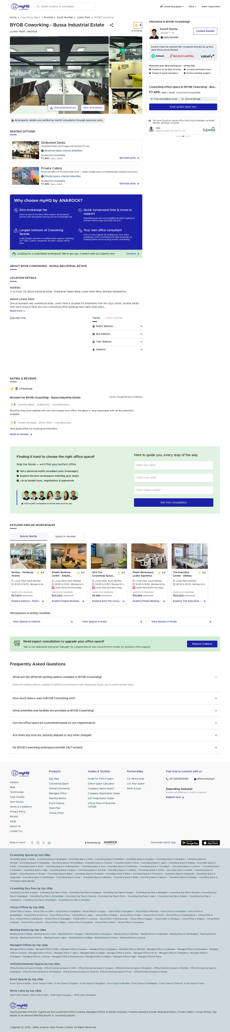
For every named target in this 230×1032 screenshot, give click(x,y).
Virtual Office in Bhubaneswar (114, 919)
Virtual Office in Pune (59, 915)
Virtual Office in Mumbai (146, 911)
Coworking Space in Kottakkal (182, 877)
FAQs (13, 821)
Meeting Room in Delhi (45, 934)
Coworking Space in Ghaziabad (51, 859)
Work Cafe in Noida (19, 995)
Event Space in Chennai (170, 983)
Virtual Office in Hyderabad (173, 911)
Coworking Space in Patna (118, 874)
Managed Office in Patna (149, 957)
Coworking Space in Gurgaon (140, 859)
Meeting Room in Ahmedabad (184, 934)
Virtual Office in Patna (105, 922)
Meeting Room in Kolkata (80, 938)
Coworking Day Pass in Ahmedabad (46, 896)
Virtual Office (56, 813)
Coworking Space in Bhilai (125, 877)
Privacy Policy (17, 812)
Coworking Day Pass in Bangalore (152, 893)
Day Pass (54, 779)
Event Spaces (56, 803)
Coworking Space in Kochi (31, 866)
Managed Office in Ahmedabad (192, 949)
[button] (112, 25)
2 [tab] (179, 136)
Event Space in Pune (194, 983)
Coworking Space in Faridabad (109, 859)
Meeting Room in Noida (21, 934)
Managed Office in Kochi (145, 953)
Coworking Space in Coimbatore (122, 866)
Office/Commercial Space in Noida (26, 968)
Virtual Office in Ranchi (31, 922)
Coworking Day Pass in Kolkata (172, 896)
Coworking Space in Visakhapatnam (62, 866)
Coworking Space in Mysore (153, 877)
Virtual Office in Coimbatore (29, 919)
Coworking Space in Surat (68, 877)
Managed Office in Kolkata (92, 953)
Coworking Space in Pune (126, 863)
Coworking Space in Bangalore (170, 859)
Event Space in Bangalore (92, 983)
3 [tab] (181, 136)
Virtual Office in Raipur (55, 922)
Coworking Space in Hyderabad (34, 863)
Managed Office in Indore (119, 953)
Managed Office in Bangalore (103, 949)
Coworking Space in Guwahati (89, 874)
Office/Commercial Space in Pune (116, 972)
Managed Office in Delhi (47, 949)
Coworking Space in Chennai (98, 863)
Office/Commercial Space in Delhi (60, 968)
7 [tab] (189, 136)
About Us (15, 826)
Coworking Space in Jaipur (153, 863)
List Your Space (136, 784)
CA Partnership (135, 779)
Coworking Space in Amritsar (92, 870)
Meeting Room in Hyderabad (154, 934)
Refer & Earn (134, 788)
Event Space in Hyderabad (144, 983)
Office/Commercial (59, 788)
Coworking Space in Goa (93, 866)
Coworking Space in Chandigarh (155, 866)
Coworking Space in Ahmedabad (67, 863)
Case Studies (17, 797)
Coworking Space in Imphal (151, 870)
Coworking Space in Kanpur (63, 870)
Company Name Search (101, 788)
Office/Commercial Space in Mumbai (171, 968)
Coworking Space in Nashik (179, 870)
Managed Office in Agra (124, 957)
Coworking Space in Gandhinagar (38, 877)
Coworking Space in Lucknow (186, 866)
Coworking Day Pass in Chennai (81, 896)
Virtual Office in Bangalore (120, 911)
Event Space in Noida (20, 983)
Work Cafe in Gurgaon (61, 995)
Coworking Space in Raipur (60, 874)
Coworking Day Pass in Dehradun (74, 900)
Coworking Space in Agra (35, 870)
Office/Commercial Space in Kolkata (150, 972)
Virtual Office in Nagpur (141, 919)
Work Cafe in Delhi (39, 995)
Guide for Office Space (100, 779)
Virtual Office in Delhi (43, 911)
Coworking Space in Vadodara (97, 877)
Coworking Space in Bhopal (32, 874)
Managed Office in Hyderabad (161, 949)
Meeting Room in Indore (106, 938)
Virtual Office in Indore (130, 915)
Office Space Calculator (101, 784)
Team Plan (54, 808)
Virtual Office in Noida (20, 911)
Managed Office (58, 793)
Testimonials (17, 792)
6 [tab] (187, 136)
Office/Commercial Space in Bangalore (134, 968)
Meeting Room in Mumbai (126, 934)
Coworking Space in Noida (22, 859)
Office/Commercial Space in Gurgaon (95, 968)
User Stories (17, 802)
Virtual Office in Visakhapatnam (181, 915)
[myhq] (20, 6)
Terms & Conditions (21, 807)
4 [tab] (183, 136)
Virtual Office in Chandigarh (58, 919)
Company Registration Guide (104, 793)
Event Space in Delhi (42, 983)
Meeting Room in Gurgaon (70, 934)
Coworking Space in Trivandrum (148, 874)
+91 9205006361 (179, 779)
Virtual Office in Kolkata (106, 915)
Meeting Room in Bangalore (99, 934)
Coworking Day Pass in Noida (24, 893)
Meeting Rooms (57, 798)
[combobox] (67, 6)
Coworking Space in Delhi (81, 859)
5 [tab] (185, 136)
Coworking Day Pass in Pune (111, 896)
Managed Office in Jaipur (66, 953)
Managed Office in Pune (40, 953)
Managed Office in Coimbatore (173, 953)
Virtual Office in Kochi (153, 915)
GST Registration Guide (101, 798)
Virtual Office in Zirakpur (193, 919)
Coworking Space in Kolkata (182, 863)
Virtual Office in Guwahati (80, 922)
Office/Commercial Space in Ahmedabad (42, 972)
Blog (12, 787)
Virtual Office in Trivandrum (131, 922)
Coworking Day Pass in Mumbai (185, 893)
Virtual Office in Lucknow (85, 919)
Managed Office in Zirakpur (98, 957)
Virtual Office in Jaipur (82, 915)
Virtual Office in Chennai (35, 915)
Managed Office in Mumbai (131, 949)
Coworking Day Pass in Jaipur (142, 896)
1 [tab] (177, 136)
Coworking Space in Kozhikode (179, 874)
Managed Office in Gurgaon (74, 949)
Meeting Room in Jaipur (55, 938)
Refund (14, 816)
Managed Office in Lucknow (36, 957)
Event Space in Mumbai (118, 983)
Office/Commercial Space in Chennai (80, 972)
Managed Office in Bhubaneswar (67, 957)
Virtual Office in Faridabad (67, 911)
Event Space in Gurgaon (66, 983)
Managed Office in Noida (21, 949)
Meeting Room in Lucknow (132, 938)
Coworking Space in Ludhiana (122, 870)
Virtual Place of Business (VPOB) (102, 805)
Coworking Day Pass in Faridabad (85, 893)
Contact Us (16, 831)
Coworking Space (59, 784)
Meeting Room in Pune (31, 938)
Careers (14, 782)
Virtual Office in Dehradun (167, 919)
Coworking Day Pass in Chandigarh (39, 900)
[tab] (98, 319)
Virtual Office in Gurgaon (94, 911)
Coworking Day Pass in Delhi (53, 893)
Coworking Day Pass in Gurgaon (118, 893)
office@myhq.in (206, 779)
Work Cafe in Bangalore (85, 995)
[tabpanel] (183, 125)
